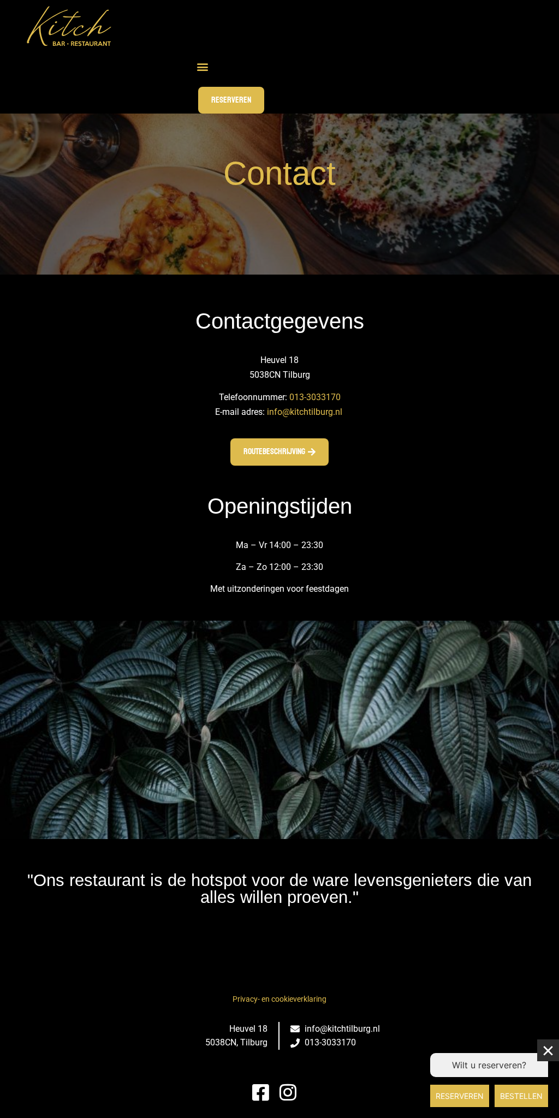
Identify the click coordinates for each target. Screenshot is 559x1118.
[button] (202, 67)
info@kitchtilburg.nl (304, 412)
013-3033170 (315, 397)
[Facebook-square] (260, 1092)
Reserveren (460, 1096)
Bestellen (521, 1096)
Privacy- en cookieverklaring (279, 999)
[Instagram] (288, 1092)
